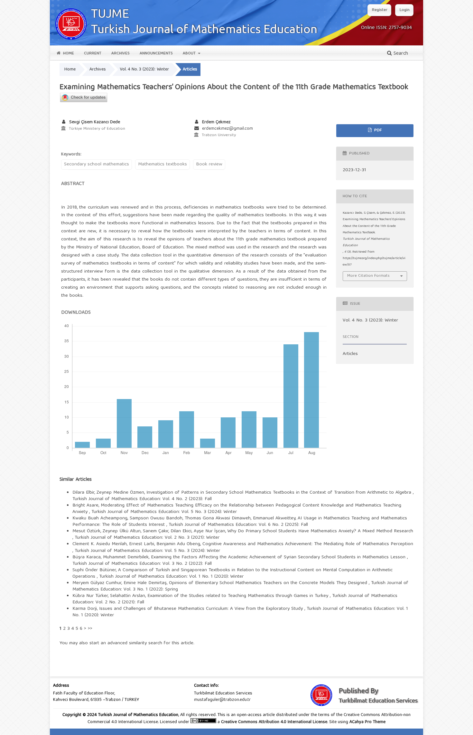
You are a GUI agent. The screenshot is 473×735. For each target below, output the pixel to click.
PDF (377, 130)
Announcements (156, 53)
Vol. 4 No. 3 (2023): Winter (144, 69)
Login (405, 10)
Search (400, 53)
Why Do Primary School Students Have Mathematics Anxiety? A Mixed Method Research (320, 531)
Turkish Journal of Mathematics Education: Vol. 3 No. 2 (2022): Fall (142, 564)
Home (68, 53)
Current (92, 53)
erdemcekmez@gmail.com (227, 129)
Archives (120, 53)
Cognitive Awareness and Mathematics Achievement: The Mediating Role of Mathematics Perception (307, 544)
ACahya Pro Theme (366, 722)
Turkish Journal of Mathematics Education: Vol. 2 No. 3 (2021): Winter (147, 538)
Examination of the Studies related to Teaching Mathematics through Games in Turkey (238, 596)
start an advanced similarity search (125, 643)
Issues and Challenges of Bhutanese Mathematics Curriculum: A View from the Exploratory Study (201, 609)
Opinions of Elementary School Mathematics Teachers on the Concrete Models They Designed (269, 583)
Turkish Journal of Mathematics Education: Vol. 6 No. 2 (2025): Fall (238, 525)
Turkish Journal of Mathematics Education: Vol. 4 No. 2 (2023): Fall (142, 499)
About (190, 53)
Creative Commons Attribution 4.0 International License (274, 722)
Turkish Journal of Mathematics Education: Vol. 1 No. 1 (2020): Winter (171, 576)
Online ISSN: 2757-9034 (386, 28)
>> (90, 629)
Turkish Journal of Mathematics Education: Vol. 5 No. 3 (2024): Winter (164, 512)
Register (379, 10)
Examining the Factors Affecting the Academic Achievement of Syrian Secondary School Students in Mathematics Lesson (279, 557)
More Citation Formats (368, 276)
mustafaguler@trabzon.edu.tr (222, 700)
